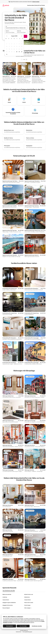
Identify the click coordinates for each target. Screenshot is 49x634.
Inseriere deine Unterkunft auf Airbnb (36, 5)
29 (19, 51)
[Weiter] (26, 60)
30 (21, 51)
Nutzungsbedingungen (27, 631)
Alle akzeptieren (9, 626)
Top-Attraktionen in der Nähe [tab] (9, 590)
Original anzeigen (35, 1)
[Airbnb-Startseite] (6, 5)
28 (16, 51)
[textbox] (10, 32)
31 (6, 54)
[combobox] (16, 28)
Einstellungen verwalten (37, 626)
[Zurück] (22, 60)
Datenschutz (18, 631)
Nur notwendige (23, 626)
